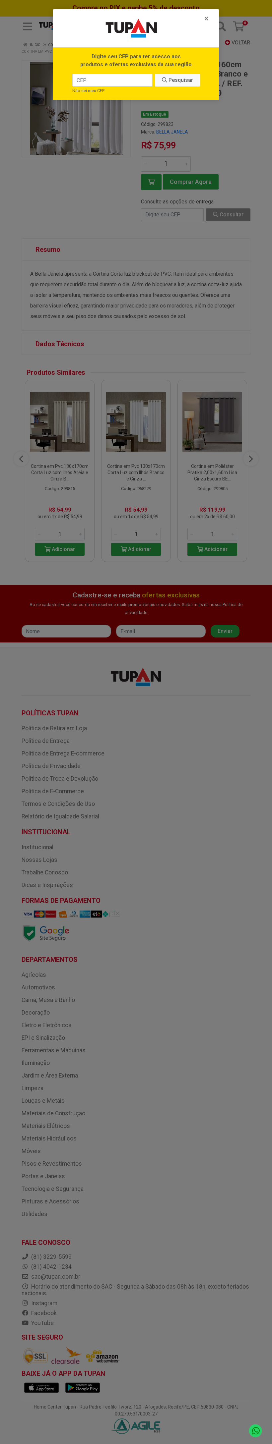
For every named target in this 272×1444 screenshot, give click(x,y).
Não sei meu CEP (88, 90)
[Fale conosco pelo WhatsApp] (255, 1430)
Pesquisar (180, 80)
